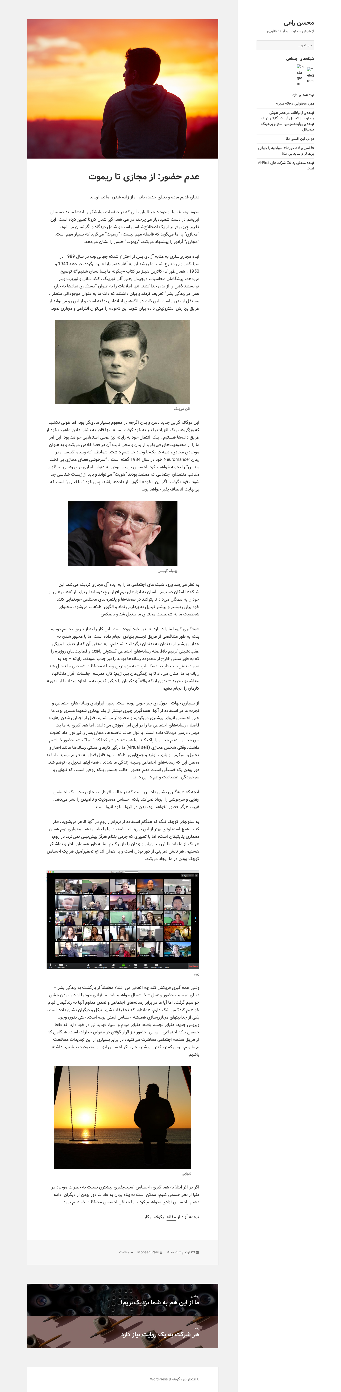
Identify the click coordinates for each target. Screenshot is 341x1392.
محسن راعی (299, 23)
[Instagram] (300, 75)
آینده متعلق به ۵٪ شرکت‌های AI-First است (286, 165)
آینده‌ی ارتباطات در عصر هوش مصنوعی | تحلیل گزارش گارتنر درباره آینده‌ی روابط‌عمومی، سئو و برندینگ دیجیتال (287, 121)
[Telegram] (310, 75)
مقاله (171, 1217)
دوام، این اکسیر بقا (300, 139)
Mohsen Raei (148, 1252)
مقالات (124, 1252)
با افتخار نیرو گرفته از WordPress (174, 1379)
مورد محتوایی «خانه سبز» (295, 103)
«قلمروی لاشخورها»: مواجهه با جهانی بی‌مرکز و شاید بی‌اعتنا (286, 150)
